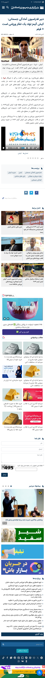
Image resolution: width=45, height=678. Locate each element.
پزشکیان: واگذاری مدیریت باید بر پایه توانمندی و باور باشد (24, 520)
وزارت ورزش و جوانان (34, 176)
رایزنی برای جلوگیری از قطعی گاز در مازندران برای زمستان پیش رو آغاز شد (21, 616)
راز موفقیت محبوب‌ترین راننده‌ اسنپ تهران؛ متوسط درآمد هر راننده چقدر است (22, 596)
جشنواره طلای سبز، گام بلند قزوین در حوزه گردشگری (24, 585)
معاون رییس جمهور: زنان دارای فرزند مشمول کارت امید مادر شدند (22, 621)
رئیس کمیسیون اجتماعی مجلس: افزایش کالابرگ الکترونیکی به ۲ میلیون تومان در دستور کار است (21, 590)
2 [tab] (8, 486)
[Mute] (8, 318)
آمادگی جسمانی (36, 180)
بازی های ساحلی (20, 176)
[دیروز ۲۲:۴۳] (22, 503)
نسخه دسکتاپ (22, 651)
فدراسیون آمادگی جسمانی (33, 172)
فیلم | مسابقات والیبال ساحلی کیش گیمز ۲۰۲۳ (34, 280)
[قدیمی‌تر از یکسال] (33, 218)
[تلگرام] (41, 658)
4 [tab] (3, 486)
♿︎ (39, 672)
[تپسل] (3, 295)
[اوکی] (26, 661)
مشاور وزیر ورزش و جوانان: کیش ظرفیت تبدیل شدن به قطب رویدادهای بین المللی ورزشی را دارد (34, 257)
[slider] (8, 148)
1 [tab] (11, 486)
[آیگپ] (22, 658)
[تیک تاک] (3, 658)
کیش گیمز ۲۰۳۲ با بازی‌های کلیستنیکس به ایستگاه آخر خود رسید (33, 230)
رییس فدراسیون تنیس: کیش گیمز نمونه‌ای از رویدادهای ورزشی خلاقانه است (12, 282)
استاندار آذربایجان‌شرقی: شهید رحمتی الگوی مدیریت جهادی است (22, 604)
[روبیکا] (34, 658)
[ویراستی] (11, 658)
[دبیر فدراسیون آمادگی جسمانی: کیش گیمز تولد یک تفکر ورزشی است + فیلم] (22, 49)
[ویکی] (22, 661)
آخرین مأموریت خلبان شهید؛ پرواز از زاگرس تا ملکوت (24, 600)
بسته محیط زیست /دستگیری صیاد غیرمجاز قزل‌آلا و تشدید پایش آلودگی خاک (22, 610)
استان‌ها (25, 153)
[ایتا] (18, 658)
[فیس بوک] (7, 658)
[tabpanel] (22, 507)
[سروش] (14, 658)
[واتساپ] (18, 661)
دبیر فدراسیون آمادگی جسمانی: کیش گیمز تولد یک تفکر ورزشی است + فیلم (23, 24)
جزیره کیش (12, 172)
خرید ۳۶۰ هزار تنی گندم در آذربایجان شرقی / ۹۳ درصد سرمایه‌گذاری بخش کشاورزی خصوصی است (23, 627)
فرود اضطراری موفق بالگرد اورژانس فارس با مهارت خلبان (23, 582)
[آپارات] (30, 658)
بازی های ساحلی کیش (15, 227)
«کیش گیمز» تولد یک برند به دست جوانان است (13, 254)
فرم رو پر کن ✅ (22, 332)
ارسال (4, 475)
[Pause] (4, 318)
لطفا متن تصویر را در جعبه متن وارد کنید (30, 466)
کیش (19, 153)
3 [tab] (5, 486)
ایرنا (25, 7)
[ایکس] (37, 658)
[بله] (26, 658)
